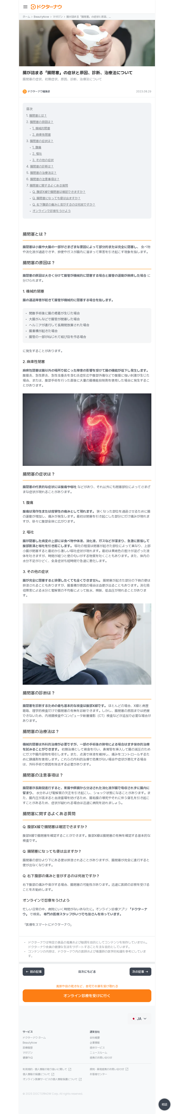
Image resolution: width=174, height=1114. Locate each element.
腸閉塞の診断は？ (42, 166)
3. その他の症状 (43, 160)
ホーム (26, 16)
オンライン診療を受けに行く (87, 995)
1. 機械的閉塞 (41, 128)
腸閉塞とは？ (38, 115)
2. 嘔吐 (37, 154)
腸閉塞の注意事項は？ (45, 179)
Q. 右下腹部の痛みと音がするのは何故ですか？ (63, 204)
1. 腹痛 (36, 147)
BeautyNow (41, 16)
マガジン (58, 16)
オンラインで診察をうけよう (51, 211)
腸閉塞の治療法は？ (43, 173)
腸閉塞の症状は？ (41, 141)
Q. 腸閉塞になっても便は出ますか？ (56, 198)
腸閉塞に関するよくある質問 (49, 185)
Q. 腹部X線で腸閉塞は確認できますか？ (59, 192)
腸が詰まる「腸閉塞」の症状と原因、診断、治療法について (88, 17)
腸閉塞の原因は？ (41, 122)
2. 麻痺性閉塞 (41, 134)
